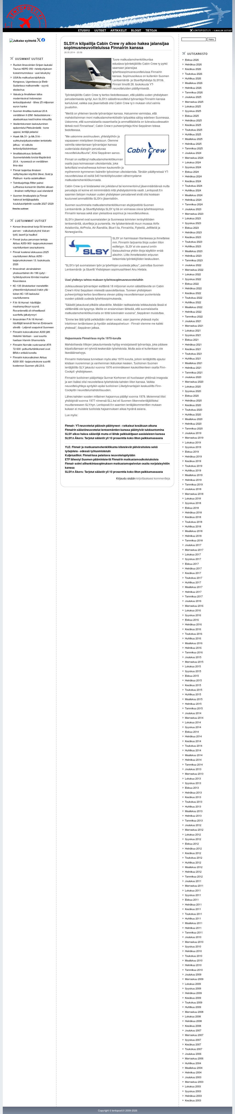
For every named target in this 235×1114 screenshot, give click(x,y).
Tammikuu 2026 (194, 92)
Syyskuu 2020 (193, 391)
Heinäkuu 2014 (193, 736)
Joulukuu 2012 (193, 825)
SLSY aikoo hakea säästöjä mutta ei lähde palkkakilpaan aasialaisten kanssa (115, 434)
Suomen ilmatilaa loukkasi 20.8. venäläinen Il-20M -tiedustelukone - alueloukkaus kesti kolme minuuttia (32, 115)
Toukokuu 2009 (193, 1002)
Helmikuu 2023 (193, 255)
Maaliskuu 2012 (193, 867)
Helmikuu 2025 (193, 143)
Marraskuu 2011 (194, 885)
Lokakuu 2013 (193, 778)
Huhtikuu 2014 (193, 750)
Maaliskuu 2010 (193, 960)
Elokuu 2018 (192, 508)
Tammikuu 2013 (194, 820)
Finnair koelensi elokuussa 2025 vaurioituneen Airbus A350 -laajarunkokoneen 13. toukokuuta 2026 (31, 258)
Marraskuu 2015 (194, 661)
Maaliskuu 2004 (193, 1067)
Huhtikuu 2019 (193, 470)
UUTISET (100, 30)
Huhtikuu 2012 (193, 862)
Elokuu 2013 (192, 787)
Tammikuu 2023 (194, 260)
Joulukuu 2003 (193, 1077)
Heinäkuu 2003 (193, 1095)
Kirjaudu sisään (126, 478)
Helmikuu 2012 (193, 871)
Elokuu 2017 (192, 563)
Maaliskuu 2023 (193, 251)
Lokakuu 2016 (193, 610)
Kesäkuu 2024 (193, 181)
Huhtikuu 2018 (193, 526)
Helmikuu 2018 (193, 536)
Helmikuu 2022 (193, 311)
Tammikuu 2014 (194, 764)
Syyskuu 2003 (193, 1091)
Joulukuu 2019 (193, 433)
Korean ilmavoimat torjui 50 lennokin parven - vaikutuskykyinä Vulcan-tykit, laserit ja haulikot (33, 230)
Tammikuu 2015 (194, 708)
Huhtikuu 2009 (193, 1007)
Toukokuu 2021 (193, 353)
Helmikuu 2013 (193, 815)
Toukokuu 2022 (193, 297)
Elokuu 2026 (192, 59)
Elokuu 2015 (192, 675)
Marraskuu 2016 (194, 605)
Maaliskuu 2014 (193, 755)
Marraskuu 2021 (194, 325)
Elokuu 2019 (192, 451)
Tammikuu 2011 (194, 932)
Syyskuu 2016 (193, 615)
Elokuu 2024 (192, 171)
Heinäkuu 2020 (193, 400)
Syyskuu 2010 (193, 946)
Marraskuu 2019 (194, 437)
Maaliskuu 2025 (193, 139)
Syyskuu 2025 (193, 111)
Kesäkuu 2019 (193, 461)
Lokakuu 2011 (193, 890)
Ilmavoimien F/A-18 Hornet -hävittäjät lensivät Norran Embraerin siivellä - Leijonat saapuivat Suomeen (33, 323)
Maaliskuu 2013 (193, 811)
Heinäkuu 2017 (193, 568)
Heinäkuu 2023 (193, 232)
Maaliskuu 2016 (193, 643)
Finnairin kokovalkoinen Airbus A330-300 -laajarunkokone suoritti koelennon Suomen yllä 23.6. (31, 361)
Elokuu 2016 (192, 619)
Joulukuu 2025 (193, 97)
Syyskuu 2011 (193, 895)
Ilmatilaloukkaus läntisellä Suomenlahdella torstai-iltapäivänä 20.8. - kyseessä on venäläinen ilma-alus (32, 159)
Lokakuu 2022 (193, 274)
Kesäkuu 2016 (193, 629)
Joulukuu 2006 (193, 1054)
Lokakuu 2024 (193, 162)
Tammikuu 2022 (194, 316)
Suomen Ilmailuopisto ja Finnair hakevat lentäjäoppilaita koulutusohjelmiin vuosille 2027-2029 (33, 199)
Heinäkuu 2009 (193, 993)
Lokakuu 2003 (193, 1086)
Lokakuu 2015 (193, 666)
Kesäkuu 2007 (193, 1044)
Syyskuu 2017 (193, 559)
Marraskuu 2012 (194, 829)
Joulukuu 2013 (193, 769)
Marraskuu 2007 (194, 1035)
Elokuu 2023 (192, 227)
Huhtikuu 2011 (193, 918)
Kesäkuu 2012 (193, 853)
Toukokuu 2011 (193, 914)
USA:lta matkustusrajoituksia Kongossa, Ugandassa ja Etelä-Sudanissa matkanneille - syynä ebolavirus (30, 83)
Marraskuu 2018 (194, 494)
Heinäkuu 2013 (193, 792)
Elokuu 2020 (192, 395)
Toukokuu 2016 (193, 633)
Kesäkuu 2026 (193, 69)
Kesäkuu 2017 (193, 573)
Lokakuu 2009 (193, 984)
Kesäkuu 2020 (193, 405)
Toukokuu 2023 (193, 241)
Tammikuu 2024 (194, 204)
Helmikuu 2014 (193, 759)
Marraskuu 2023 (194, 213)
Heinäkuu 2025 (193, 120)
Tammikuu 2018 (194, 540)
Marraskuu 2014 (194, 717)
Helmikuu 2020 (193, 423)
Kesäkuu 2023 (193, 237)
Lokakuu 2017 (193, 554)
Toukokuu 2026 (193, 73)
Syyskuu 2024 (193, 167)
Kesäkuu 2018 (193, 517)
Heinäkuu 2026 (193, 64)
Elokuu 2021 (192, 339)
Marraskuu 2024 (194, 157)
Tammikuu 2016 (194, 652)
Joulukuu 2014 (193, 713)
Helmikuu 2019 (193, 480)
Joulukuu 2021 (193, 321)
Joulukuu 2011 (193, 881)
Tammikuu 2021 (194, 372)
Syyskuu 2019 (193, 447)
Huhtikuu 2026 (193, 78)
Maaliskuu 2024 (193, 195)
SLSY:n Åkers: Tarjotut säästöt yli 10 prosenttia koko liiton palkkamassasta (114, 438)
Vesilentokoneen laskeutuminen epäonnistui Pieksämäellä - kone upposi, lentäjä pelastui (31, 128)
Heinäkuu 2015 (193, 680)
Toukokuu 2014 (193, 745)
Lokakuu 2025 (193, 106)
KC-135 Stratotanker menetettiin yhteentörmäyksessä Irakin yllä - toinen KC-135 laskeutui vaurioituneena (31, 292)
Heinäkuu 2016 (193, 624)
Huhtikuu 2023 (193, 246)
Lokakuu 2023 (193, 218)
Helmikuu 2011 (193, 928)
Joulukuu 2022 (193, 265)
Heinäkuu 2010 (193, 951)
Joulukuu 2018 (193, 489)
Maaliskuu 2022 (193, 307)
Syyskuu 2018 (193, 503)
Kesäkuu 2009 (193, 998)
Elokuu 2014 (192, 731)
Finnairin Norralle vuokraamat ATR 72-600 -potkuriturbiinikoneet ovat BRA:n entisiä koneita (32, 348)
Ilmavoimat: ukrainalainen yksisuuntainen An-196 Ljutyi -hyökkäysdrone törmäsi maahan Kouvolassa (31, 275)
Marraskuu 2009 (194, 979)
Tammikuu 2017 (194, 596)
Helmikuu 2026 (193, 87)
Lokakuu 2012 (193, 834)
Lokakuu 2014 (193, 722)
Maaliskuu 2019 (193, 475)
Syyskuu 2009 (193, 988)
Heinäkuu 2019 (193, 456)
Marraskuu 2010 (194, 942)
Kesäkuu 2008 (193, 1026)
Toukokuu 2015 (193, 689)
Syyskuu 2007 (193, 1040)
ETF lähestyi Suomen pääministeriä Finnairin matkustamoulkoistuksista (112, 459)
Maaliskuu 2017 (193, 587)
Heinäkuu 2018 (193, 512)
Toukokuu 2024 (193, 185)
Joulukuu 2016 (193, 601)
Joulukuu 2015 (193, 657)
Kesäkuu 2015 (193, 685)
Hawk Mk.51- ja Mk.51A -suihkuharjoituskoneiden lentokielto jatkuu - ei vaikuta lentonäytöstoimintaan (32, 142)
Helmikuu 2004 (193, 1072)
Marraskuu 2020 (194, 381)
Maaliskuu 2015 (193, 699)
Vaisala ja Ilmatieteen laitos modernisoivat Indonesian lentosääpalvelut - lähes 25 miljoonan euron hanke (33, 100)
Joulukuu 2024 (193, 153)
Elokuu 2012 (192, 843)
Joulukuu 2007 (193, 1030)
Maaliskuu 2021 (193, 363)
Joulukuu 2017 (193, 545)
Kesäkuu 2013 (193, 797)
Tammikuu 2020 (194, 428)
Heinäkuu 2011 (193, 904)
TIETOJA (151, 30)
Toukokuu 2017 (193, 577)
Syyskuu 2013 (193, 783)
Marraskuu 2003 (194, 1081)
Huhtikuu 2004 (193, 1063)
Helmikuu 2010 (193, 965)
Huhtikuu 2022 (193, 302)
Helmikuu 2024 (193, 199)
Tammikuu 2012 (194, 876)
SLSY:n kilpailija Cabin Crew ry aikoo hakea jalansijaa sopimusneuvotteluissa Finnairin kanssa (116, 45)
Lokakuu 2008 (193, 1016)
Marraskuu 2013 (194, 773)
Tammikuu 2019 (194, 484)
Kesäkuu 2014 (193, 741)
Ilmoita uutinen (20, 208)
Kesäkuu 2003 (193, 1100)
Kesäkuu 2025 (193, 125)
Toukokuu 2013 (193, 801)
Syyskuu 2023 (193, 223)
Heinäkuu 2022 (193, 288)
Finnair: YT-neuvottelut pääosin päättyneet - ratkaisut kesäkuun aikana (111, 425)
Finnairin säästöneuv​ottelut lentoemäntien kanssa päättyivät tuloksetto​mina (114, 430)
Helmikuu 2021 (193, 367)
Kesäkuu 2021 (193, 349)
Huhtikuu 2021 (193, 358)
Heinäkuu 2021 (193, 344)
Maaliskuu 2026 (193, 83)
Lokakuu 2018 (193, 498)
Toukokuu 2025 (193, 129)
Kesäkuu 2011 (193, 909)
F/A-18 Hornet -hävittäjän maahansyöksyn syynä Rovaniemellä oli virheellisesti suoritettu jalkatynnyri (29, 308)
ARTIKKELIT (118, 30)
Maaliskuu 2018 (193, 531)
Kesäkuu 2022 (193, 293)
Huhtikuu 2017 (193, 582)
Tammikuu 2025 (194, 148)
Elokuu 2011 (192, 899)
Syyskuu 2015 (193, 671)
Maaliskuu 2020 (193, 419)
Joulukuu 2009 (193, 974)
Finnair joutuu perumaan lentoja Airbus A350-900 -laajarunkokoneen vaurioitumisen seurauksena (33, 243)
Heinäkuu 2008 (193, 1021)
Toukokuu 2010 (193, 956)
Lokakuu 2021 (193, 330)
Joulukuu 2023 (193, 209)
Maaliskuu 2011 (193, 923)
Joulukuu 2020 (193, 377)
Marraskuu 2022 (194, 269)
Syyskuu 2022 (193, 279)
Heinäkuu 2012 (193, 848)
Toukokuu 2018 (193, 522)
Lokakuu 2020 (193, 386)
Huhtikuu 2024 (193, 190)
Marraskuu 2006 (194, 1058)
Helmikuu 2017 (193, 591)
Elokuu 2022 (192, 283)
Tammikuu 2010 (194, 970)
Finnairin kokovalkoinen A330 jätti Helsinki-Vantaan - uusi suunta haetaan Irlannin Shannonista (31, 336)
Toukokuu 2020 (193, 409)
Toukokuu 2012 (193, 857)
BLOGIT (136, 30)
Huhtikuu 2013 (193, 806)
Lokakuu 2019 (193, 442)
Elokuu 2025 (192, 115)
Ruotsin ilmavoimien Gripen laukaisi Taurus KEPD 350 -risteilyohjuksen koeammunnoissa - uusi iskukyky (32, 69)
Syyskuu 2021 (193, 335)
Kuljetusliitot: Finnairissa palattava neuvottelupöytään (100, 455)
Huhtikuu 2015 (193, 694)
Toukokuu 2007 (193, 1049)
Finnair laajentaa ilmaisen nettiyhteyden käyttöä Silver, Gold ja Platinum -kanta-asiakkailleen (33, 174)
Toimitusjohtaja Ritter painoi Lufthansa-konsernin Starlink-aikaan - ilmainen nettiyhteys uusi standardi (33, 186)
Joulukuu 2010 (193, 937)
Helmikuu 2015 (193, 703)
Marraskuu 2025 (194, 101)
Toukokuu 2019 (193, 466)
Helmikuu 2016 (193, 647)
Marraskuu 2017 (194, 549)
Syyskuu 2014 (193, 727)
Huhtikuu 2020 (193, 414)
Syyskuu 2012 (193, 839)
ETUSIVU (84, 30)
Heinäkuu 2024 (193, 176)
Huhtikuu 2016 (193, 638)
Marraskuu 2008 (194, 1012)
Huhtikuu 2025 (193, 134)
